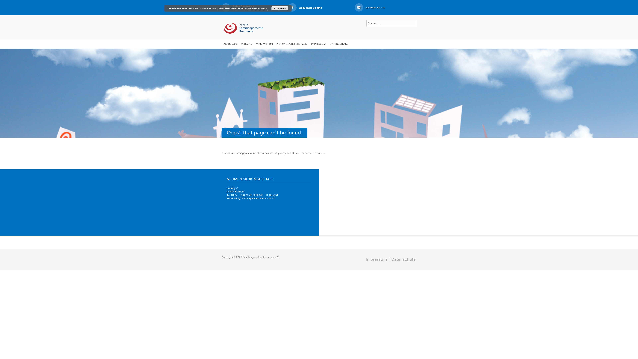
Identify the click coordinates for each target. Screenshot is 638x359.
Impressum (318, 44)
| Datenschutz (402, 259)
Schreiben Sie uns (375, 7)
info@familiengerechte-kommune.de (254, 198)
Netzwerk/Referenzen (292, 44)
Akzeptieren (280, 8)
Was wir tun (264, 44)
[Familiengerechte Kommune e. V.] (244, 26)
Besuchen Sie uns (310, 7)
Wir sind (246, 44)
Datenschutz (339, 44)
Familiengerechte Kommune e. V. (261, 257)
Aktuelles (230, 44)
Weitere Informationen (258, 8)
